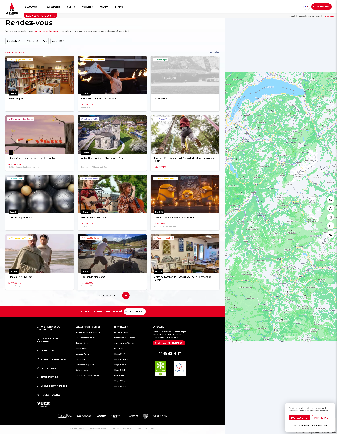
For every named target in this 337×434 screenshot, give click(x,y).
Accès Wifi (80, 359)
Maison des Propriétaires (86, 364)
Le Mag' (119, 7)
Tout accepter (299, 418)
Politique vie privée (98, 428)
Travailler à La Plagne (53, 359)
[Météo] (330, 225)
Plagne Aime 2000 (121, 386)
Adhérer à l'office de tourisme (88, 332)
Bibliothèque (15, 98)
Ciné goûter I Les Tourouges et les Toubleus (33, 158)
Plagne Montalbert (92, 238)
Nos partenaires (50, 395)
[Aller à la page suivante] (126, 295)
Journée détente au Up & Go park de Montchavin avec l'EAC (184, 159)
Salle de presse (82, 370)
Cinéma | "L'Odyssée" (20, 276)
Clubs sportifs (49, 377)
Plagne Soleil (16, 178)
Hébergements (52, 7)
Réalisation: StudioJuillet (121, 428)
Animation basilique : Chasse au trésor (102, 158)
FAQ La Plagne (48, 368)
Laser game (160, 98)
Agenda (104, 7)
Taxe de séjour (82, 343)
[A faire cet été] (330, 199)
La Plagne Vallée (91, 119)
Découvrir (31, 7)
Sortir (71, 7)
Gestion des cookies (145, 428)
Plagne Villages (120, 381)
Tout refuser (321, 418)
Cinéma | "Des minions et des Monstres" (176, 217)
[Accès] (330, 234)
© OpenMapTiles (302, 433)
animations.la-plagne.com (46, 31)
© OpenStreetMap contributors (319, 433)
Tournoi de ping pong (93, 276)
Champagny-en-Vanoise (124, 343)
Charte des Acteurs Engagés (88, 375)
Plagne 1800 (119, 354)
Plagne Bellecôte (121, 359)
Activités (87, 7)
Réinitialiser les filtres (15, 52)
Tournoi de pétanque (20, 217)
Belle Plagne (162, 59)
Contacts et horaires (170, 343)
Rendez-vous (329, 16)
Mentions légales (77, 428)
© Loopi (333, 433)
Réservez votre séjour (38, 16)
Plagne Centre (120, 364)
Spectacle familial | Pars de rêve (99, 98)
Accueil (292, 16)
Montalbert (119, 348)
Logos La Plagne (82, 354)
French (306, 6)
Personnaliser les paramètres (310, 425)
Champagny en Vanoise (21, 59)
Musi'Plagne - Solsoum (94, 217)
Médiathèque (81, 348)
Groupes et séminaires (85, 381)
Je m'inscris (135, 311)
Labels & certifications (54, 386)
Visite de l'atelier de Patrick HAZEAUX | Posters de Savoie (182, 278)
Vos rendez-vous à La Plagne (309, 16)
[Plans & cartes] (330, 208)
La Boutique (48, 350)
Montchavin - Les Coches (22, 119)
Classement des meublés (86, 338)
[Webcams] (330, 217)
